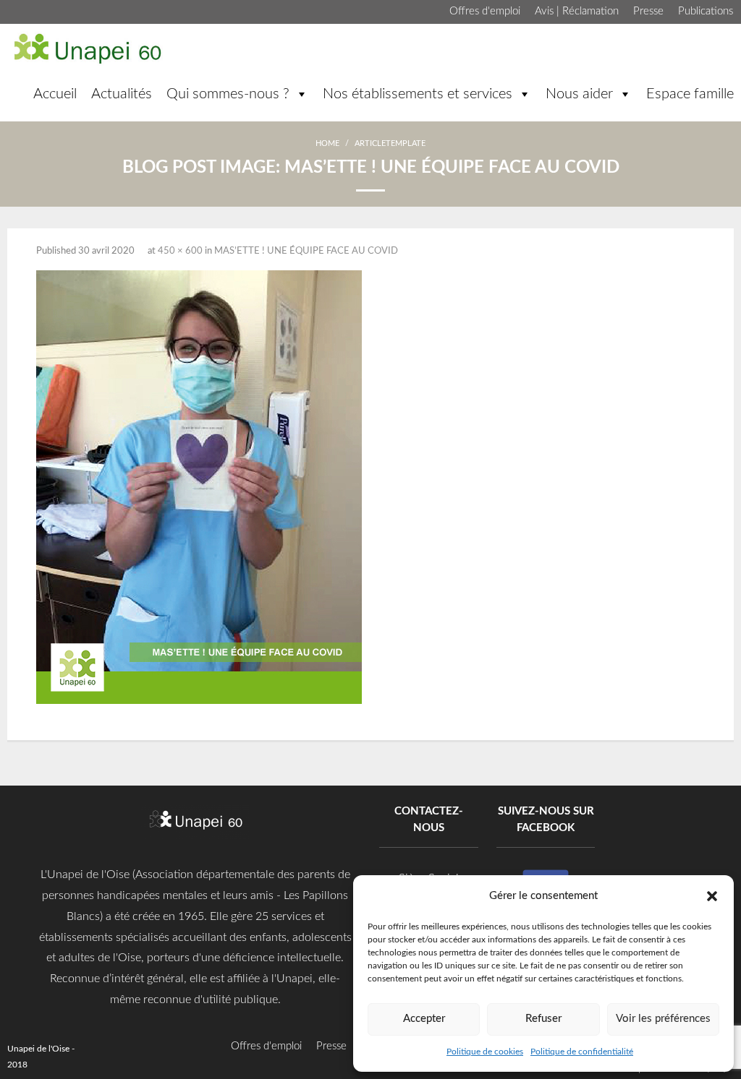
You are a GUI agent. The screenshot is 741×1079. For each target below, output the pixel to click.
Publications (705, 11)
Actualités (121, 94)
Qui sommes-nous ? (227, 94)
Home (327, 143)
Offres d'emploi (484, 11)
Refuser (543, 1018)
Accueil (55, 94)
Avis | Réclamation (577, 11)
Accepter (424, 1018)
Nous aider (579, 94)
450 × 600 (180, 251)
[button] (712, 895)
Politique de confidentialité (581, 1051)
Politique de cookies (484, 1051)
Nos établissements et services (417, 94)
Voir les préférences (663, 1018)
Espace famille (690, 94)
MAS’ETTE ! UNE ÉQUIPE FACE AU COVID (306, 251)
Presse (648, 11)
